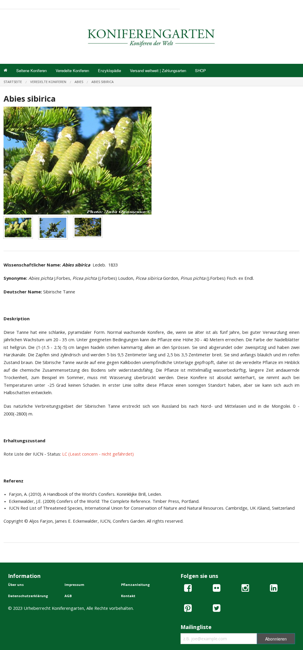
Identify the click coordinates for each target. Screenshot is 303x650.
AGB (68, 596)
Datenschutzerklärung (28, 596)
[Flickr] (216, 589)
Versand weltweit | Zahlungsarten (158, 70)
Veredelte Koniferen (72, 70)
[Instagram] (245, 589)
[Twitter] (216, 609)
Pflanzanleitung (135, 584)
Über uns (16, 584)
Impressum (74, 584)
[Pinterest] (187, 609)
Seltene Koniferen (31, 70)
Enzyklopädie (109, 70)
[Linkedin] (273, 589)
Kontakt (128, 596)
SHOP (200, 70)
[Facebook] (187, 589)
